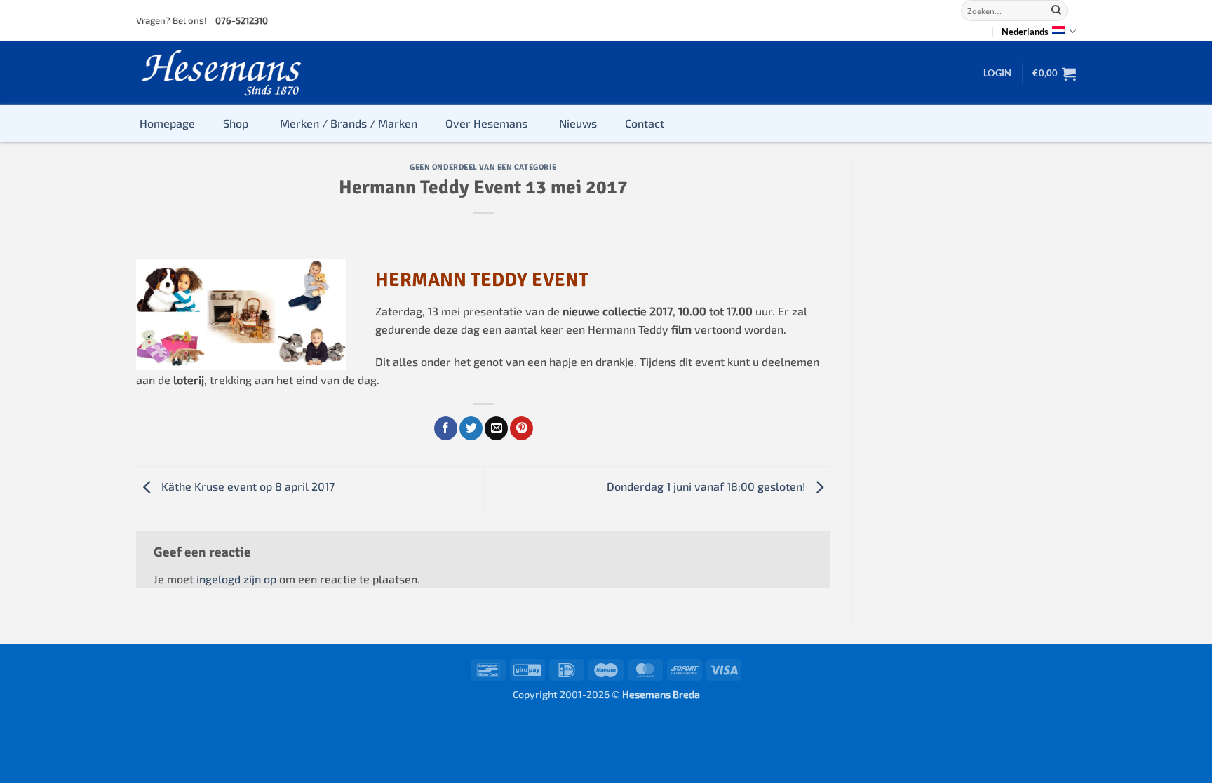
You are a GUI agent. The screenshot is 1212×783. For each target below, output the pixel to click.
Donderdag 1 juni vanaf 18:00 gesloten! (707, 486)
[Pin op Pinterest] (521, 428)
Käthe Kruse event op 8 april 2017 (247, 486)
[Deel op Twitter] (471, 428)
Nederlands (1025, 31)
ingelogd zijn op (236, 578)
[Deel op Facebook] (445, 428)
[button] (997, 73)
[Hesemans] (222, 73)
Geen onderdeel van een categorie (483, 167)
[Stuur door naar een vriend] (496, 428)
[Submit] (1056, 10)
